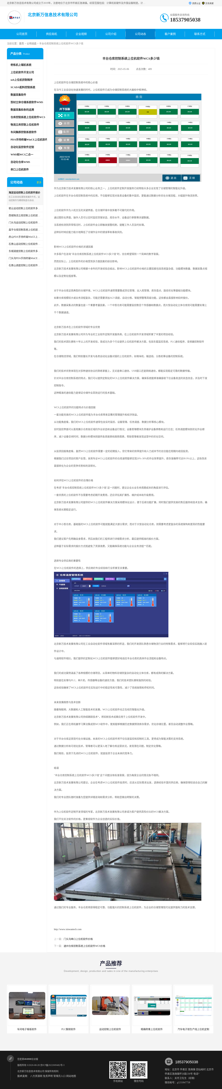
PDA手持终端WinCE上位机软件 (29, 139)
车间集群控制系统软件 (24, 132)
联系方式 (199, 34)
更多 (39, 182)
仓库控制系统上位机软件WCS (28, 117)
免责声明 (48, 1076)
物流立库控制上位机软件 (25, 124)
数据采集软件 (18, 94)
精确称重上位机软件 (112, 1029)
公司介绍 (110, 34)
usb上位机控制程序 (22, 79)
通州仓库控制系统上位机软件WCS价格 (84, 946)
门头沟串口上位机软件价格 (78, 939)
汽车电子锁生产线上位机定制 (153, 1029)
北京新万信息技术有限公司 (30, 1071)
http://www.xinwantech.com (68, 929)
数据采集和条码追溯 (22, 109)
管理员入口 (59, 1076)
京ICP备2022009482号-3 (52, 1065)
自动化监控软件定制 (22, 147)
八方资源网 (36, 1076)
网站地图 (71, 1076)
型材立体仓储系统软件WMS (27, 102)
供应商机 (51, 34)
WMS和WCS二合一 (22, 154)
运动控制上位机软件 (70, 1029)
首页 (21, 43)
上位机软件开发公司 (22, 72)
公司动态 (140, 34)
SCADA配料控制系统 (23, 87)
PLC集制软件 (29, 1029)
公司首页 (21, 34)
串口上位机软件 (20, 169)
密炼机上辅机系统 (21, 64)
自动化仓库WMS (20, 162)
